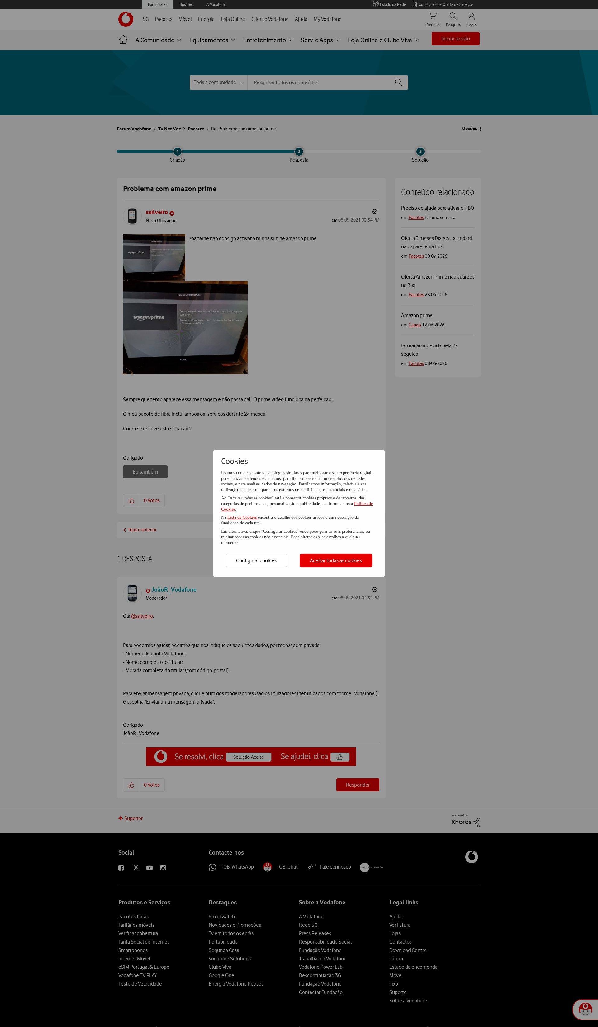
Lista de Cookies (242, 517)
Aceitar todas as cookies (336, 560)
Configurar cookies (256, 560)
